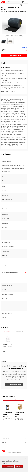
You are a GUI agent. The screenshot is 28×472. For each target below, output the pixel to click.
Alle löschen (24, 47)
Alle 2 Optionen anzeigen (15, 55)
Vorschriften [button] (6, 438)
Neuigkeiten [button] (5, 434)
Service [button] (4, 442)
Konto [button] (24, 5)
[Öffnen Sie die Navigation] (26, 1)
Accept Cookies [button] (19, 466)
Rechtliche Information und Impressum (14, 449)
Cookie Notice (5, 463)
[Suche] (23, 2)
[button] (6, 469)
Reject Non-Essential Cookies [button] (8, 466)
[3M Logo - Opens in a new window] (3, 2)
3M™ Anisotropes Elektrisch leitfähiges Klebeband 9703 (20, 418)
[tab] (7, 331)
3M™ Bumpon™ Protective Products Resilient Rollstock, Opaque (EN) (7, 345)
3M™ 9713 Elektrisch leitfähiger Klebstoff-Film (8, 418)
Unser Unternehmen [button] (8, 430)
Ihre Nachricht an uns (15, 384)
